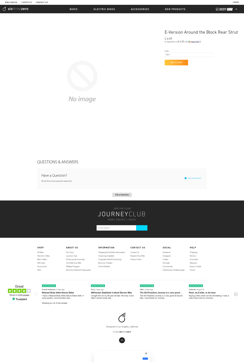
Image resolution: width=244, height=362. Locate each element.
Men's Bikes (42, 260)
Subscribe (141, 228)
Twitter (165, 260)
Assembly (194, 260)
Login (236, 2)
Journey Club (71, 256)
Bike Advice (11, 2)
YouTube (166, 263)
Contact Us (42, 2)
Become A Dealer (105, 263)
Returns (193, 256)
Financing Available (106, 256)
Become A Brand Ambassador (78, 270)
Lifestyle (27, 2)
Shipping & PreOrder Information (111, 252)
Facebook (166, 252)
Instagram (167, 256)
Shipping (193, 252)
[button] (183, 42)
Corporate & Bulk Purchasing (109, 260)
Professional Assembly (75, 260)
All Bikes (40, 252)
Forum (192, 270)
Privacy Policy (136, 260)
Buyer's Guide (195, 267)
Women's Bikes (43, 256)
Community (168, 267)
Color (167, 51)
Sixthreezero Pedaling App (174, 270)
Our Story (70, 252)
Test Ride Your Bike (73, 263)
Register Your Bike (137, 256)
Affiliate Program (73, 267)
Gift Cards (41, 263)
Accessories (42, 267)
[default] (145, 358)
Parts (39, 270)
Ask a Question (194, 178)
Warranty (193, 263)
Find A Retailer (104, 267)
